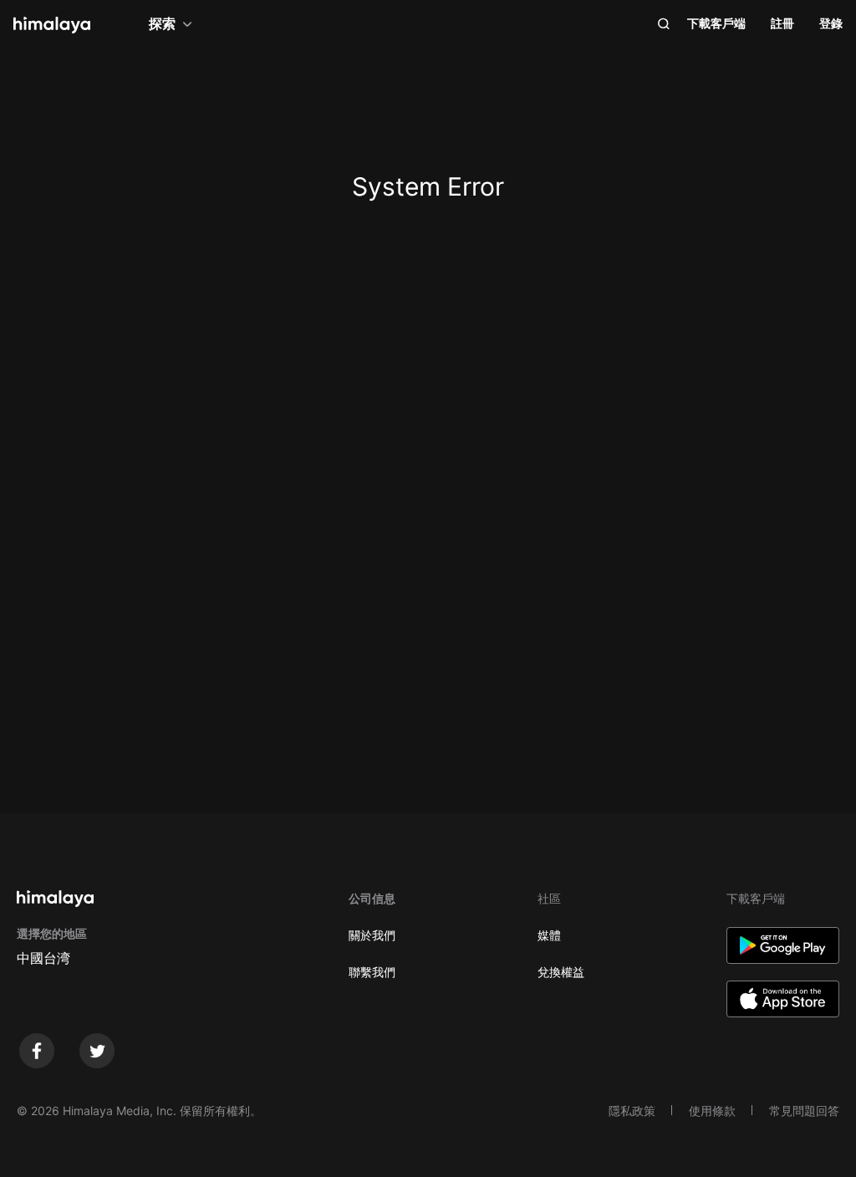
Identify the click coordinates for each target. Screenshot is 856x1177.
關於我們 (372, 935)
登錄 (831, 23)
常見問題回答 (804, 1110)
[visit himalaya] (51, 25)
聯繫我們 (372, 972)
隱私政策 (632, 1110)
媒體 (549, 935)
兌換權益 (561, 972)
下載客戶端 (716, 23)
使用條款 (712, 1110)
